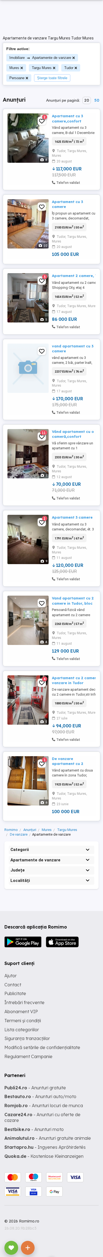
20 (86, 100)
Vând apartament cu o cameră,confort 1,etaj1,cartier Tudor (73, 436)
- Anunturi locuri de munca (43, 1105)
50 (96, 100)
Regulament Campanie (28, 1056)
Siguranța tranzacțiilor (27, 1038)
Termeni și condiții (22, 1020)
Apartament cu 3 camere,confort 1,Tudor (67, 121)
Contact (12, 984)
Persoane (16, 78)
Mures (14, 68)
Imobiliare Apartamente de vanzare (40, 58)
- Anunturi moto (34, 1129)
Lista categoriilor (21, 1029)
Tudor (68, 68)
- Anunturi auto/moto (40, 1096)
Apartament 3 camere (72, 517)
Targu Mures (42, 68)
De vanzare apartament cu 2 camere (67, 763)
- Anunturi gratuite (35, 1087)
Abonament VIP (21, 1011)
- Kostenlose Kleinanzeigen (43, 1156)
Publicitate (15, 993)
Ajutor (10, 975)
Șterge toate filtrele (52, 78)
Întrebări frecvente (24, 1002)
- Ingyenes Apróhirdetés (45, 1147)
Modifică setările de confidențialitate (42, 1047)
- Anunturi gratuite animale (47, 1138)
